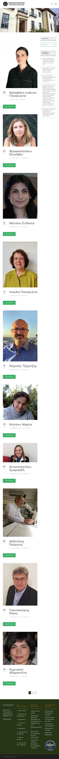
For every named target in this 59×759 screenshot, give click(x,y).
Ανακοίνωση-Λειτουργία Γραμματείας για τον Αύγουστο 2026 (48, 69)
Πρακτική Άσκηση (21, 724)
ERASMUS (22, 728)
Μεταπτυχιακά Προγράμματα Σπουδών (49, 719)
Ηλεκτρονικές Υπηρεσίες (22, 733)
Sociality (14, 756)
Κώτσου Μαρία (20, 424)
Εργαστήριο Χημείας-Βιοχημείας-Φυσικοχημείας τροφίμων (35, 743)
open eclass (22, 710)
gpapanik (25, 158)
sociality (24, 226)
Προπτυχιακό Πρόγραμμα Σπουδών (49, 713)
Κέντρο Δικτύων (20, 738)
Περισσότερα (9, 106)
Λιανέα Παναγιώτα (23, 292)
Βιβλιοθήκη (22, 719)
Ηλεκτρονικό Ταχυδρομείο (22, 715)
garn (23, 99)
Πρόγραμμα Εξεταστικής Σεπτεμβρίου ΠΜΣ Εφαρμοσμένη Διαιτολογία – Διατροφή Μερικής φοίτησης (49, 111)
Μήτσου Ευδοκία (21, 223)
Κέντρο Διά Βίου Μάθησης (21, 744)
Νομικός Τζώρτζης (23, 366)
